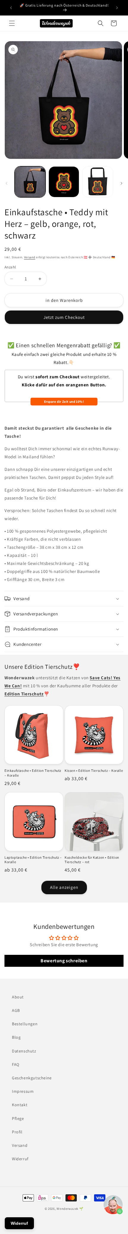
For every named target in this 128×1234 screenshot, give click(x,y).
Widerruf (20, 1158)
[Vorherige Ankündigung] (11, 7)
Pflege (18, 1118)
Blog (16, 1037)
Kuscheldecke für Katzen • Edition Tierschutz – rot (92, 859)
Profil (17, 1132)
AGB (16, 1010)
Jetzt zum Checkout (64, 317)
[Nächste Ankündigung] (117, 7)
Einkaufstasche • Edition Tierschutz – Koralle (32, 772)
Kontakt (19, 1104)
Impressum (23, 1091)
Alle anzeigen (64, 887)
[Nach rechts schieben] (121, 183)
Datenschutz (24, 1051)
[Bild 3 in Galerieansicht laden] (97, 181)
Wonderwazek (67, 1209)
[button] (11, 23)
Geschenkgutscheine (32, 1078)
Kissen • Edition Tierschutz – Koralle (94, 770)
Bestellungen (25, 1023)
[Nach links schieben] (6, 183)
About (18, 997)
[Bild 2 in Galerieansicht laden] (64, 181)
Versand (29, 257)
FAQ (15, 1064)
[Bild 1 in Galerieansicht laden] (30, 181)
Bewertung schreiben (63, 961)
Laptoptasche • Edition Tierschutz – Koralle (33, 859)
